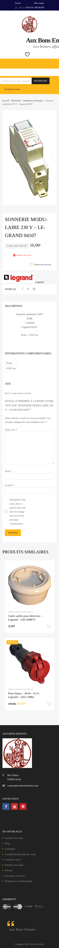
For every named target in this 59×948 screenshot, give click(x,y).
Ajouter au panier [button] (49, 626)
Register (39, 7)
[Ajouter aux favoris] (48, 566)
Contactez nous (12, 89)
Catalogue (10, 849)
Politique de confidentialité (18, 881)
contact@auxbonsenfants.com (22, 785)
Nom (8, 471)
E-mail (9, 485)
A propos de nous (14, 838)
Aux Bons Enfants (22, 929)
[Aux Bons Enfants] (29, 31)
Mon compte (39, 3)
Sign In (29, 7)
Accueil (5, 100)
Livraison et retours (15, 876)
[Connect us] (5, 806)
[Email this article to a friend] (33, 289)
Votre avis (11, 429)
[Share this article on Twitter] (28, 289)
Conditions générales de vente (20, 854)
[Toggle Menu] (54, 62)
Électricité (16, 100)
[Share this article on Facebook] (22, 289)
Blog (7, 843)
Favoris (18, 3)
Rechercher (40, 81)
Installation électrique (33, 100)
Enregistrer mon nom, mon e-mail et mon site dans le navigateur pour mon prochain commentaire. (18, 511)
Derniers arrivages (14, 865)
